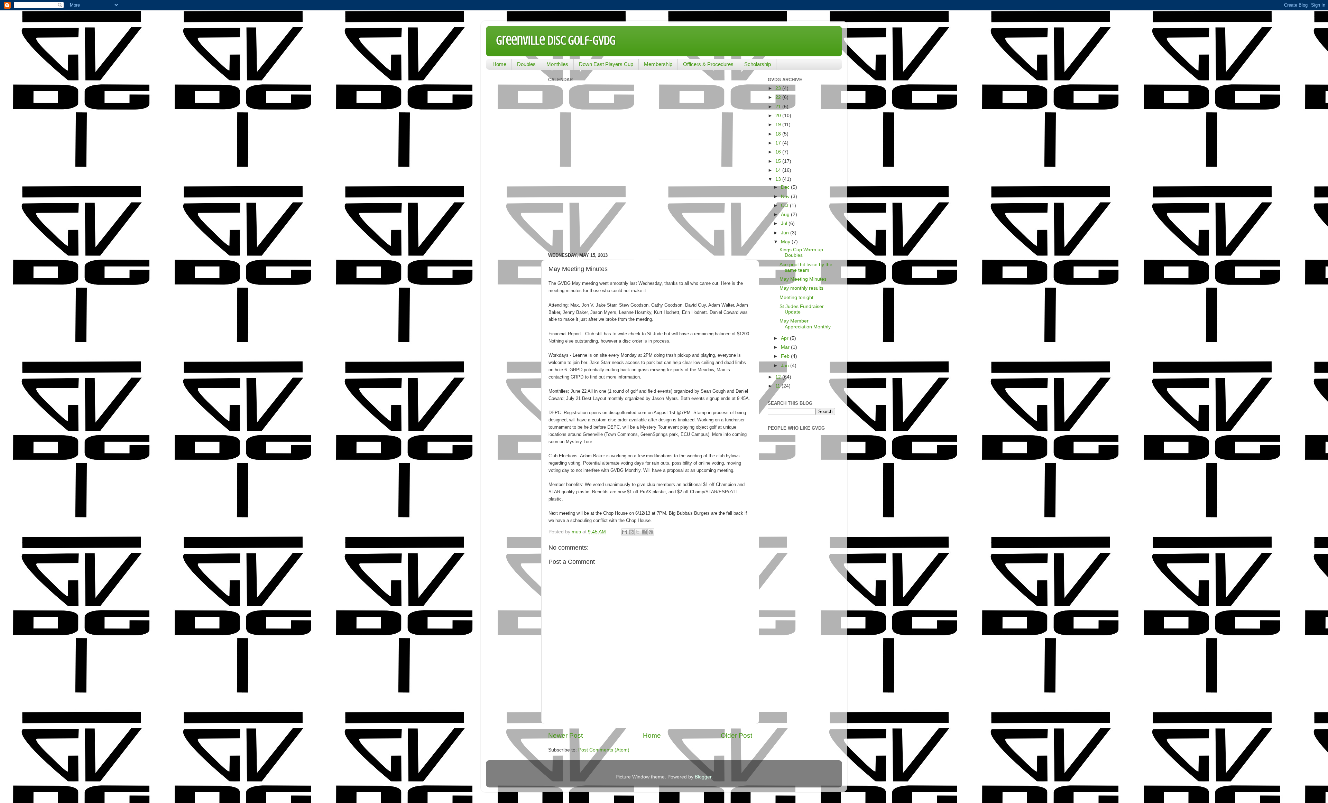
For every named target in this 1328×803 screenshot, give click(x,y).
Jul (784, 223)
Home (499, 64)
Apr (785, 338)
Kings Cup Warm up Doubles (801, 252)
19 (778, 124)
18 (778, 134)
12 (778, 377)
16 (778, 152)
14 (778, 170)
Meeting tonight (796, 297)
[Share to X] (637, 532)
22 (778, 97)
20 (778, 115)
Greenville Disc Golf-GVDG (556, 40)
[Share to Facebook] (644, 532)
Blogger (703, 776)
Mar (786, 347)
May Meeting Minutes (803, 279)
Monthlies (557, 64)
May (786, 241)
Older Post (736, 735)
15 (778, 161)
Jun (785, 232)
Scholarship (757, 64)
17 (778, 143)
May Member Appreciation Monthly (805, 323)
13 (778, 179)
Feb (786, 356)
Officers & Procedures (708, 64)
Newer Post (565, 735)
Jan (785, 365)
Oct (785, 205)
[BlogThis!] (631, 532)
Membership (658, 64)
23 (778, 88)
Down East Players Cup (606, 64)
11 (778, 386)
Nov (786, 196)
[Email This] (624, 532)
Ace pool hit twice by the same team (806, 267)
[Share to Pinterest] (650, 532)
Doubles (526, 64)
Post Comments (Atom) (603, 750)
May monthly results (801, 288)
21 (778, 106)
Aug (786, 214)
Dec (786, 187)
